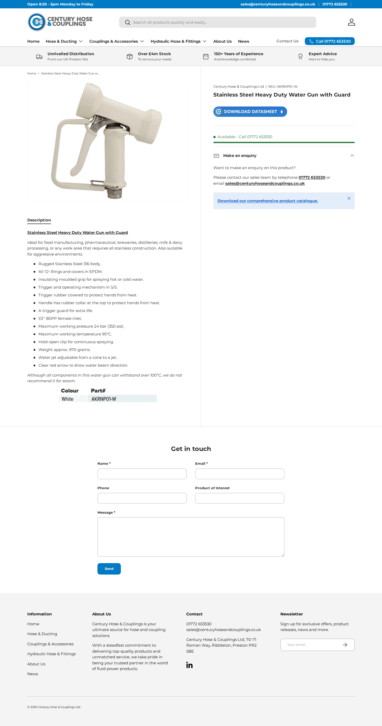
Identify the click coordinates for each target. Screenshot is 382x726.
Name (102, 463)
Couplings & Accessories (113, 41)
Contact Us (287, 41)
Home (33, 41)
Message (105, 512)
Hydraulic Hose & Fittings (176, 41)
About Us (222, 41)
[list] (108, 141)
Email (200, 463)
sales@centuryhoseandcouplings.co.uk (278, 4)
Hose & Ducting (61, 41)
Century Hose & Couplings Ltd (238, 86)
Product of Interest (212, 488)
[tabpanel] (107, 316)
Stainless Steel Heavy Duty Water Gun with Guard (70, 73)
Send (109, 568)
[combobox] (217, 22)
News (243, 41)
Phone (103, 488)
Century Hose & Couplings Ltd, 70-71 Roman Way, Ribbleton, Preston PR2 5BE (221, 645)
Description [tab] (39, 220)
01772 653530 (334, 4)
